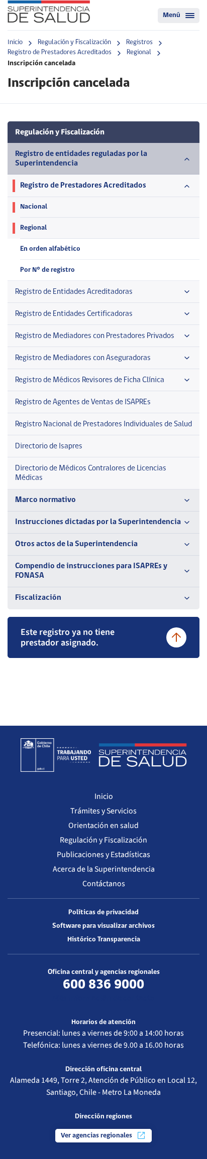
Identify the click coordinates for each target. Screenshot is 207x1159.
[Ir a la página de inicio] (49, 11)
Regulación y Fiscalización (74, 42)
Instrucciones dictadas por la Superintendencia (98, 522)
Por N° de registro (47, 270)
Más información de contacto (103, 999)
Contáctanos (103, 883)
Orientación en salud (103, 825)
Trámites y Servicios (103, 810)
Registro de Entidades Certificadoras (74, 314)
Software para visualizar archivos (103, 926)
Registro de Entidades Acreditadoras (74, 292)
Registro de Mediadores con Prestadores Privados (94, 336)
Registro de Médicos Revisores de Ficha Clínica (89, 380)
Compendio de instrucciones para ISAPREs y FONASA (91, 571)
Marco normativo (45, 500)
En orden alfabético (50, 249)
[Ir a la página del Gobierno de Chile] (56, 754)
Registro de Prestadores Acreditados (60, 52)
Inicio (15, 42)
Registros (139, 42)
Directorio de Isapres (48, 446)
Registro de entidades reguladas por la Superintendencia (81, 159)
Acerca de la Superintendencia (104, 869)
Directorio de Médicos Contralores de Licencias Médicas (90, 473)
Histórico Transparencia (103, 939)
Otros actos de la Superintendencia (76, 544)
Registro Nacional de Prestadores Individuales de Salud (103, 424)
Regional (139, 52)
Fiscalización (38, 598)
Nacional (33, 207)
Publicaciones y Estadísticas (103, 854)
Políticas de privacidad (103, 912)
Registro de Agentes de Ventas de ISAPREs (83, 402)
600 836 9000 (103, 984)
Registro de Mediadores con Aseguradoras (83, 358)
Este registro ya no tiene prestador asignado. (68, 637)
